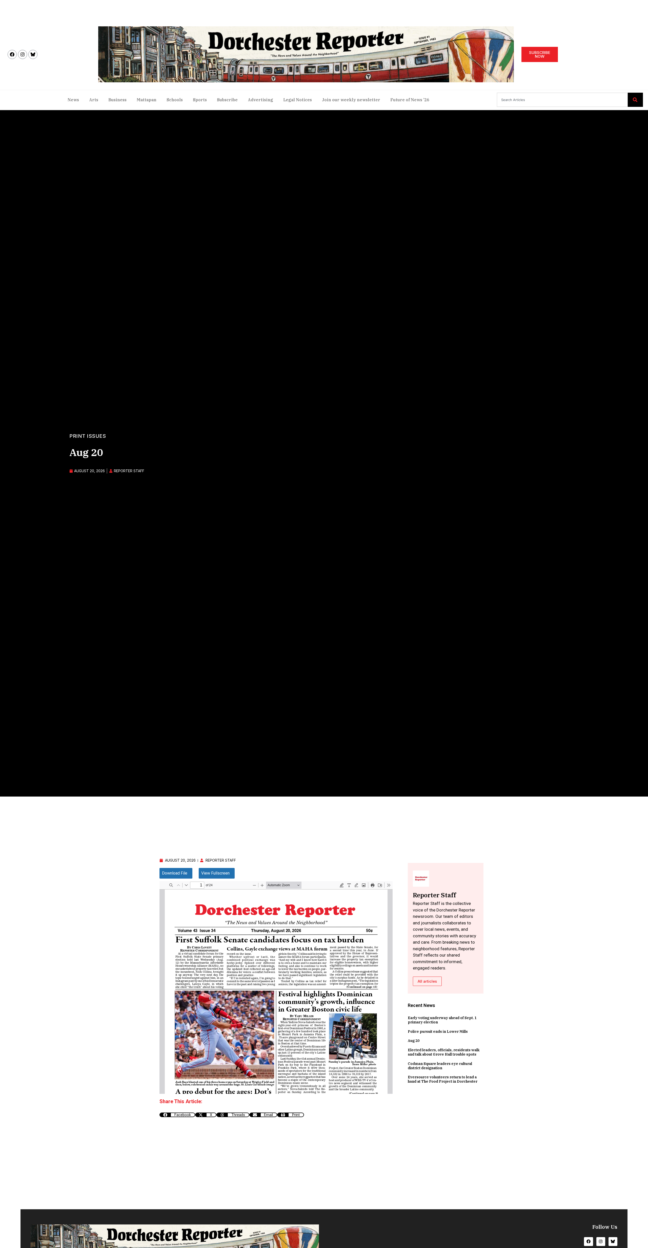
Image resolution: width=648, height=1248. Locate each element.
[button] (177, 1115)
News (73, 99)
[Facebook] (12, 54)
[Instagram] (22, 54)
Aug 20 (413, 1040)
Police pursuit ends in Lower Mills (438, 1031)
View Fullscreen (215, 873)
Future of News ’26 (409, 99)
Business (117, 99)
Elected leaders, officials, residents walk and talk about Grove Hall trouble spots (443, 1052)
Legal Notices (297, 99)
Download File (174, 873)
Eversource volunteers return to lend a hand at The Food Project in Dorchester (442, 1079)
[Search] (635, 100)
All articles (427, 981)
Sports (200, 99)
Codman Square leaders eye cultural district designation (440, 1065)
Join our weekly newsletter (351, 99)
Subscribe (227, 99)
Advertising (260, 99)
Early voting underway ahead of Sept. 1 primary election (442, 1020)
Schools (175, 99)
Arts (93, 99)
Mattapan (146, 99)
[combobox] (562, 100)
